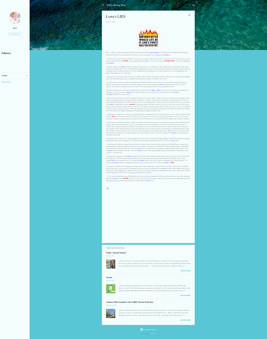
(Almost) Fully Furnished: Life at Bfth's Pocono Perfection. (130, 302)
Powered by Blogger (149, 329)
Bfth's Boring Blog (116, 5)
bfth (15, 28)
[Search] (193, 5)
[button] (189, 15)
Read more (186, 271)
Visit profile (15, 34)
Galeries (152, 333)
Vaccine (109, 277)
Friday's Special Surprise (116, 252)
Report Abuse (6, 82)
